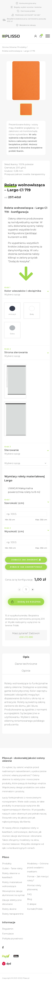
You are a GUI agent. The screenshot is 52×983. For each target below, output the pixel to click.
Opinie (26, 670)
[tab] (26, 657)
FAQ (29, 894)
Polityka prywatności (12, 938)
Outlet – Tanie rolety (12, 868)
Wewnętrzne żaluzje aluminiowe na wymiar (13, 893)
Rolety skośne (9, 909)
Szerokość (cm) (14, 501)
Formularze (8, 933)
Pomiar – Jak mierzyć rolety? (38, 878)
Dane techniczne (26, 663)
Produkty (7, 863)
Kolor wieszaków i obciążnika (22, 290)
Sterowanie (11, 450)
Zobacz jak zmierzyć (24, 560)
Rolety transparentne (13, 914)
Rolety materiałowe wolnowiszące (12, 884)
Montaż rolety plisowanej (34, 887)
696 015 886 (26, 637)
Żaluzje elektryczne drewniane (12, 902)
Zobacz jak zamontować (26, 567)
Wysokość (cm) (14, 530)
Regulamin (7, 929)
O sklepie (31, 904)
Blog (29, 899)
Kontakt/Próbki (34, 909)
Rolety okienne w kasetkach (11, 875)
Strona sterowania (16, 352)
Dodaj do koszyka (29, 601)
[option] (25, 109)
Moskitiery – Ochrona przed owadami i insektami (37, 867)
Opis (26, 657)
